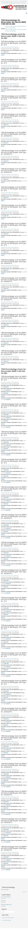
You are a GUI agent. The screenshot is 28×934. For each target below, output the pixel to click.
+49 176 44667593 (6, 3)
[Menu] (26, 13)
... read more (24, 891)
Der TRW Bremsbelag (6, 920)
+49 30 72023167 (23, 1)
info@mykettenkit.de (16, 3)
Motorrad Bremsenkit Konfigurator (11, 47)
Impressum (23, 3)
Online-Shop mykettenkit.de (8, 917)
